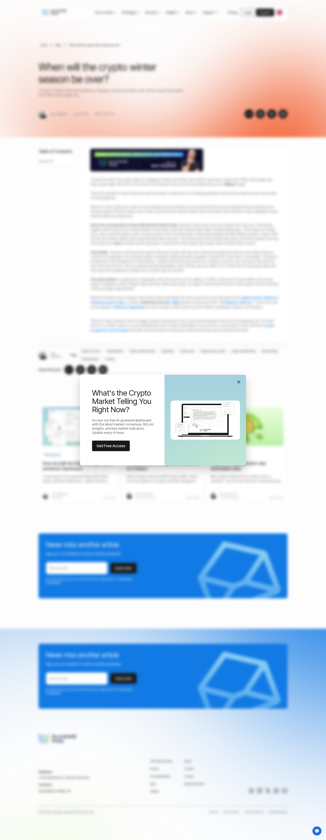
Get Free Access (111, 446)
